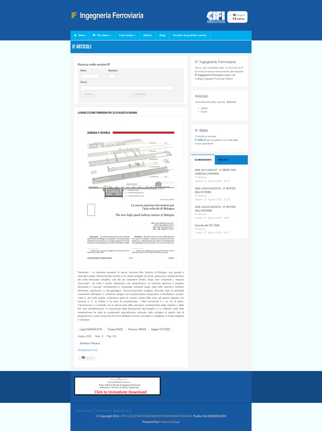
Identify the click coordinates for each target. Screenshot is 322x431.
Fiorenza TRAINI (137, 329)
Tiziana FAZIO (115, 329)
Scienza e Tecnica (90, 343)
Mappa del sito (121, 410)
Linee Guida (126, 35)
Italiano (240, 19)
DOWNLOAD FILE (88, 350)
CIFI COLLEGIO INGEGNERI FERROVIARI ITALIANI (157, 416)
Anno (83, 70)
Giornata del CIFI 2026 (207, 225)
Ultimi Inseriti (203, 160)
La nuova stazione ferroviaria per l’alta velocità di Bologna (107, 112)
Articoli (147, 35)
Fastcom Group (169, 422)
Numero (112, 70)
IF (235, 67)
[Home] (107, 16)
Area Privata (102, 410)
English (240, 15)
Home (81, 35)
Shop (162, 35)
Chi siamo (103, 35)
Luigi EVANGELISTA (91, 329)
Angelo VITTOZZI (160, 329)
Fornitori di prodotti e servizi (189, 35)
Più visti (223, 160)
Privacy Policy (84, 410)
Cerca (83, 82)
